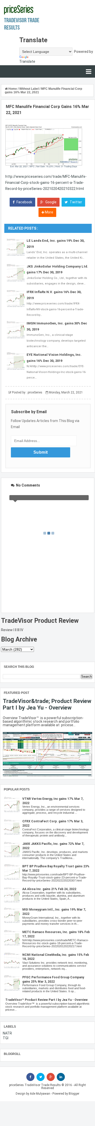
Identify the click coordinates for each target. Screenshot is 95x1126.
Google (50, 202)
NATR (7, 1033)
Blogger (74, 1093)
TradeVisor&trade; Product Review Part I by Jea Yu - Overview (47, 704)
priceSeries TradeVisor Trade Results (35, 1085)
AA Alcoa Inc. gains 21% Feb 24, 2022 (49, 889)
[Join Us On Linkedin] (61, 1077)
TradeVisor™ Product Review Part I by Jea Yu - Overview (46, 1000)
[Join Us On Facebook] (30, 1077)
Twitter (75, 202)
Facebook (24, 202)
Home (13, 89)
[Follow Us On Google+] (51, 1077)
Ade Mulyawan (40, 1093)
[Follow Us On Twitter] (40, 1077)
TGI (5, 1038)
